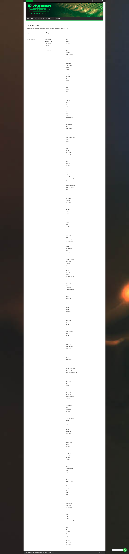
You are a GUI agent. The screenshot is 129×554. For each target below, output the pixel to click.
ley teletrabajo (68, 320)
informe (67, 274)
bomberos (67, 102)
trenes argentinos (69, 503)
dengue (67, 193)
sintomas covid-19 (69, 468)
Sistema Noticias (88, 37)
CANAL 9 (67, 122)
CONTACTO (58, 18)
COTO (67, 174)
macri (67, 337)
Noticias (33, 18)
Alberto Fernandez (69, 54)
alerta (67, 56)
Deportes (48, 34)
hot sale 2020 (68, 261)
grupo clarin (68, 252)
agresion (67, 50)
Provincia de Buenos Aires (71, 422)
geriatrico (67, 246)
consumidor (68, 165)
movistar (67, 357)
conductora (68, 159)
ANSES (67, 71)
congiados (68, 163)
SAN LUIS (68, 455)
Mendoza (67, 350)
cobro (67, 148)
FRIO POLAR (68, 235)
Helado (67, 254)
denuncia (67, 196)
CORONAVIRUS (69, 172)
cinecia (67, 135)
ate (66, 78)
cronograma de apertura (70, 178)
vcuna (67, 527)
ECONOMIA (68, 209)
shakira (67, 466)
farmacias (67, 220)
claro (67, 139)
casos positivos (69, 124)
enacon (67, 217)
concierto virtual (69, 154)
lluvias (67, 326)
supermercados (69, 475)
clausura (67, 141)
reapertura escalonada (70, 437)
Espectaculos (49, 39)
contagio (67, 167)
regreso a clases (69, 442)
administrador (87, 34)
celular (67, 126)
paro (66, 390)
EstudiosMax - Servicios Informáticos (46, 552)
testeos (67, 494)
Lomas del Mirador (69, 331)
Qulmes (67, 429)
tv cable (67, 516)
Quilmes (67, 427)
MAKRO (67, 342)
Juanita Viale (68, 300)
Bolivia (67, 98)
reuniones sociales (69, 448)
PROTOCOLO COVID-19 (70, 418)
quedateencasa (69, 424)
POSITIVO (68, 411)
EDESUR (67, 213)
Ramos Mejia (68, 433)
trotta (67, 509)
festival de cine (69, 231)
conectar (67, 161)
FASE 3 (67, 222)
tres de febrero (68, 505)
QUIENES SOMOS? (50, 18)
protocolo (67, 416)
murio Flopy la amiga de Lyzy (71, 372)
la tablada (67, 313)
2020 (67, 39)
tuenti (67, 514)
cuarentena (68, 183)
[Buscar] (102, 1)
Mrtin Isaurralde (69, 359)
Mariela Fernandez (69, 346)
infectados (68, 272)
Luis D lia (67, 335)
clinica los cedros (69, 146)
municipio (67, 363)
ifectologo (67, 268)
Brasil (67, 106)
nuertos (67, 379)
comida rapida (68, 152)
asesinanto (68, 76)
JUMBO (67, 307)
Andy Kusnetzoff (69, 65)
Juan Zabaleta (68, 298)
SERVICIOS (68, 461)
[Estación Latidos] (38, 13)
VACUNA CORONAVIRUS (71, 522)
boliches (67, 95)
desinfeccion (68, 198)
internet (67, 285)
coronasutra (68, 170)
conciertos (68, 156)
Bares (67, 91)
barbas (67, 87)
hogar (67, 257)
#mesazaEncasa (69, 34)
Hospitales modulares (70, 259)
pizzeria (67, 403)
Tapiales (67, 479)
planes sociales (69, 405)
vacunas (67, 525)
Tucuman (67, 512)
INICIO (27, 18)
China (67, 130)
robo (66, 451)
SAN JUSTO (68, 453)
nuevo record (68, 381)
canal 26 (67, 119)
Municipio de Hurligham (70, 366)
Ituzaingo (67, 294)
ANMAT (67, 69)
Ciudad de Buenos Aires (70, 137)
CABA (67, 113)
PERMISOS (68, 398)
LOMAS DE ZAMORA (70, 329)
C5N (66, 111)
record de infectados (70, 440)
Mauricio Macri (68, 348)
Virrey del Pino (68, 536)
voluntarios (68, 540)
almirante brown (69, 58)
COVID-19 (68, 176)
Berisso (67, 93)
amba (67, 61)
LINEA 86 (67, 324)
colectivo (67, 150)
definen (67, 191)
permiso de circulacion (70, 396)
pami (67, 383)
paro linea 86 (68, 392)
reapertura (68, 435)
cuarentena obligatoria (70, 187)
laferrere (67, 315)
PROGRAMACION (40, 18)
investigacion (68, 287)
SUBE (67, 472)
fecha (67, 224)
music (67, 374)
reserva (67, 444)
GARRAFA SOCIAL (69, 241)
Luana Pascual (68, 333)
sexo (67, 464)
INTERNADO (68, 283)
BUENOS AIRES (69, 109)
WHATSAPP (68, 544)
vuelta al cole (68, 542)
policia (67, 407)
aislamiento (68, 52)
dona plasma (68, 202)
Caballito (67, 115)
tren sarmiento (68, 501)
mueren (67, 361)
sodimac (67, 470)
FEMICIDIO (68, 226)
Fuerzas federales (69, 239)
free (66, 233)
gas (66, 244)
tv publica (67, 518)
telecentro (67, 485)
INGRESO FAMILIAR (70, 276)
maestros (67, 339)
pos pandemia (68, 409)
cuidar (67, 189)
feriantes (67, 228)
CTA (66, 180)
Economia (48, 37)
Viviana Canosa (69, 538)
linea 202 (67, 322)
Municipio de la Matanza (70, 368)
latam (67, 318)
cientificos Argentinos (70, 132)
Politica (47, 48)
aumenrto (67, 80)
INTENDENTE (68, 281)
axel (66, 82)
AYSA (67, 85)
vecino (67, 529)
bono (67, 104)
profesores (68, 414)
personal (67, 400)
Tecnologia (48, 50)
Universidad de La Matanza (71, 520)
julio (66, 305)
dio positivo (68, 200)
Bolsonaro (68, 100)
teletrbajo (67, 488)
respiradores (68, 446)
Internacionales (49, 41)
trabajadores (68, 496)
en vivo (67, 215)
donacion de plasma (69, 204)
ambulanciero (68, 63)
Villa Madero (68, 533)
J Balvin (67, 296)
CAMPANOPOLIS (69, 117)
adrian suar (68, 48)
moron (67, 355)
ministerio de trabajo (70, 353)
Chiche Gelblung (69, 128)
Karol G (67, 309)
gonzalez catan (69, 248)
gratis (67, 250)
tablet (67, 477)
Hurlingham (68, 263)
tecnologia (68, 483)
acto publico (68, 43)
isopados (67, 292)
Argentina (67, 74)
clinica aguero (68, 143)
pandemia (67, 385)
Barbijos (67, 89)
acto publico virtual (69, 45)
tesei (67, 490)
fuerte (67, 237)
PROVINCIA (68, 420)
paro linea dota (68, 394)
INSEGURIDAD (69, 278)
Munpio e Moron (69, 370)
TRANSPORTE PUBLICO (71, 498)
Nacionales (48, 43)
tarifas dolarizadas (69, 481)
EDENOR (67, 211)
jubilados (67, 302)
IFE (66, 265)
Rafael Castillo (68, 431)
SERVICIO (68, 459)
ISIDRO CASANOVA (70, 289)
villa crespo (68, 531)
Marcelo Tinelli (68, 344)
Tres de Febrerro (69, 507)
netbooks (67, 376)
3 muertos (68, 41)
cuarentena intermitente (70, 185)
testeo (67, 492)
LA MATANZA (68, 311)
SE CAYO (68, 457)
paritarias (67, 387)
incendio (67, 270)
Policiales (48, 45)
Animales (67, 67)
